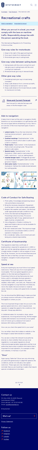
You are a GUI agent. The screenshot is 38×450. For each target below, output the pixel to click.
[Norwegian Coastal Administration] (11, 5)
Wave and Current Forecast (18, 100)
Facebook (7, 431)
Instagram (7, 433)
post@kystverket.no (12, 404)
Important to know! (20, 23)
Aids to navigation (7, 23)
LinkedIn (6, 436)
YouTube (6, 439)
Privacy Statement (7, 421)
